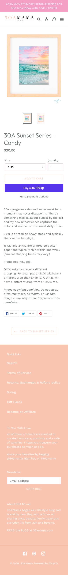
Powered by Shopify (46, 563)
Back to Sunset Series (36, 331)
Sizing (11, 392)
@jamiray (30, 458)
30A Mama (26, 563)
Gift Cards (14, 402)
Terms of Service (19, 373)
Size (7, 160)
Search (12, 363)
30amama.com (43, 530)
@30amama (15, 458)
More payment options (34, 196)
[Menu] (62, 19)
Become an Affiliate (21, 411)
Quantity (53, 160)
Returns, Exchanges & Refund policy (33, 382)
